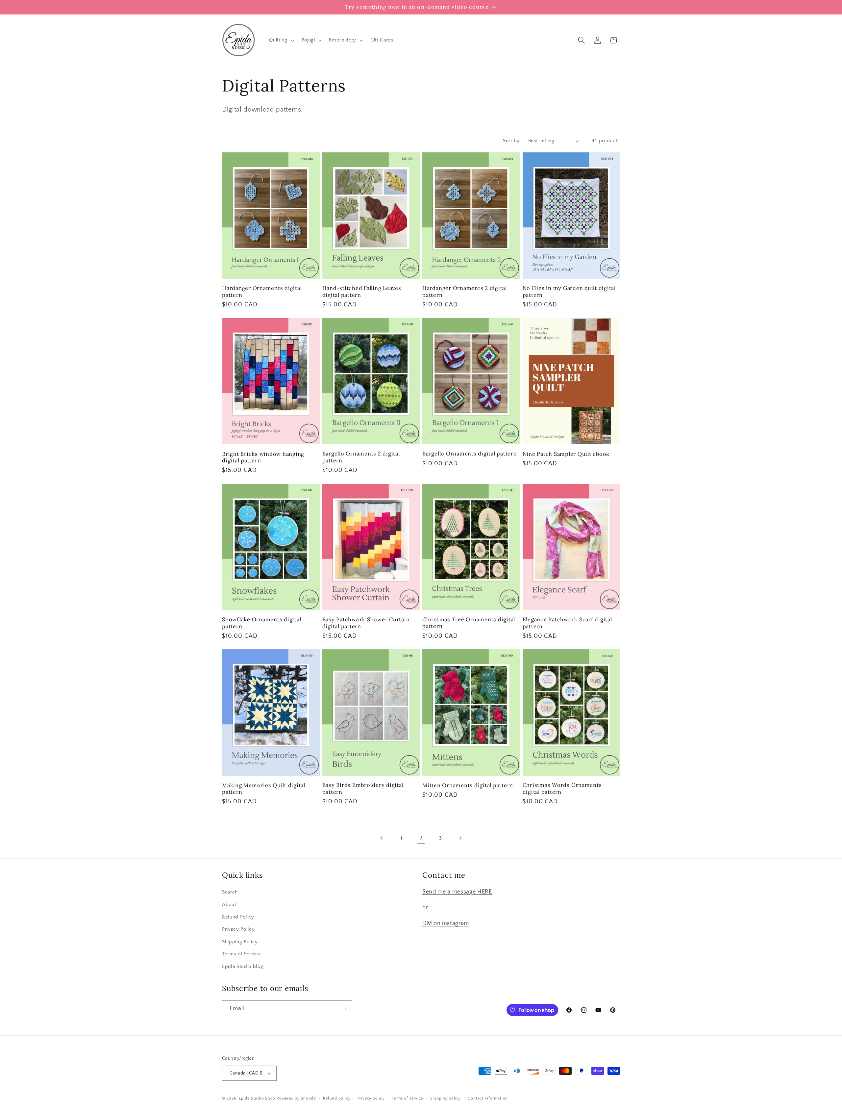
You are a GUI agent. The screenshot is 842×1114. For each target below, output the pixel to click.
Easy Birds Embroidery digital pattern (363, 788)
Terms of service (407, 1098)
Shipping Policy (240, 942)
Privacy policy (371, 1098)
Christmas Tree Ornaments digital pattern (468, 623)
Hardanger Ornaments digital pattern (262, 291)
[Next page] (460, 838)
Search (230, 892)
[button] (281, 40)
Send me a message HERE (457, 892)
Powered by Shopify (296, 1098)
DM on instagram (445, 923)
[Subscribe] (344, 1009)
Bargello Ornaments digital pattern (469, 453)
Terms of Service (241, 954)
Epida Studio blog (242, 966)
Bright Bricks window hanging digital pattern (263, 457)
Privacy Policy (238, 929)
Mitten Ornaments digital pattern (467, 785)
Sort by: (512, 140)
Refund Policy (238, 917)
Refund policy (336, 1098)
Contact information (488, 1098)
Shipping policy (445, 1098)
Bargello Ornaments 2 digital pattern (361, 457)
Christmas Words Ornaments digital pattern (562, 788)
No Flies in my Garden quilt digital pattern (569, 291)
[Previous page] (382, 838)
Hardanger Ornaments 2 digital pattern (464, 291)
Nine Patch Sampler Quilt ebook (566, 454)
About (229, 904)
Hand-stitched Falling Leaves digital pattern (361, 291)
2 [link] (421, 838)
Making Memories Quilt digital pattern (263, 788)
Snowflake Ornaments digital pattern (261, 623)
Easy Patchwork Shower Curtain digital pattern (366, 623)
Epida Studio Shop (257, 1098)
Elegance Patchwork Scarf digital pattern (567, 623)
